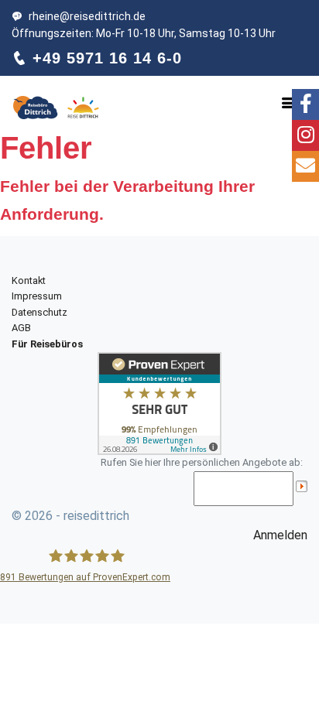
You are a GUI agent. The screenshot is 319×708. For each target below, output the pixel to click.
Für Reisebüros (47, 344)
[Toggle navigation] (289, 103)
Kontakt (29, 280)
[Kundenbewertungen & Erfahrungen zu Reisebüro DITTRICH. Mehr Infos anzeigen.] (159, 403)
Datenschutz (39, 312)
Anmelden (280, 535)
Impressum (37, 296)
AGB (21, 327)
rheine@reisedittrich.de (87, 16)
